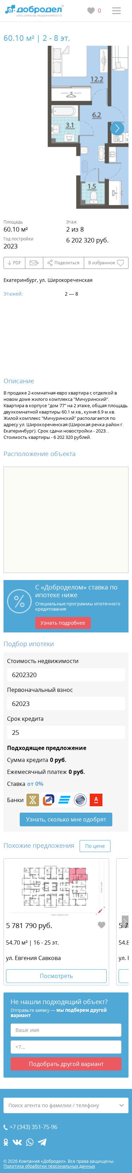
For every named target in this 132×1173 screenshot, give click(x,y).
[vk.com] (17, 1142)
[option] (56, 921)
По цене (95, 846)
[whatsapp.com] (29, 1142)
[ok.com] (6, 1142)
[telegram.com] (42, 1142)
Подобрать (66, 1064)
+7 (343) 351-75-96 (33, 1127)
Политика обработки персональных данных (49, 1166)
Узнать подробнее (62, 622)
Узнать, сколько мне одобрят (66, 819)
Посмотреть (56, 976)
